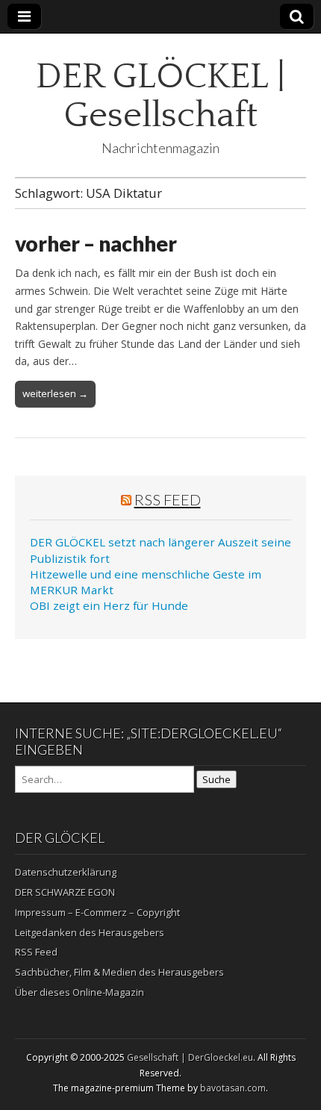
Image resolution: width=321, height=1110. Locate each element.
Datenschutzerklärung (65, 872)
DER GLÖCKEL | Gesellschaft (160, 96)
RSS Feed (167, 499)
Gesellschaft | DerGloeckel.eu (190, 1057)
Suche (216, 779)
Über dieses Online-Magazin (79, 992)
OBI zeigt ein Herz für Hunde (109, 605)
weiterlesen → (55, 393)
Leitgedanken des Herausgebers (89, 932)
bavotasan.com (233, 1088)
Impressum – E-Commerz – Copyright (97, 912)
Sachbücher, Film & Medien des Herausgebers (119, 972)
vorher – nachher (96, 243)
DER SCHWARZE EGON (65, 892)
